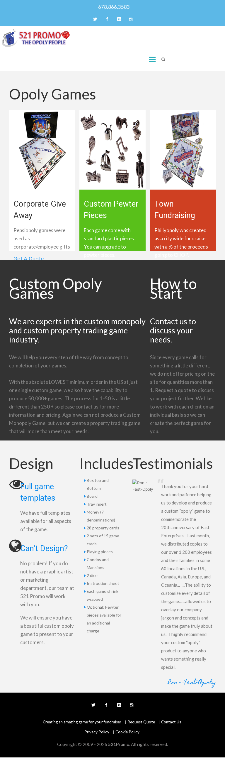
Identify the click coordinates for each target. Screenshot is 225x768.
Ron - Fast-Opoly (192, 683)
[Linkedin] (119, 20)
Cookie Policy (127, 732)
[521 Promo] (36, 38)
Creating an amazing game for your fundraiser (82, 722)
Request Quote (141, 722)
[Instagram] (131, 20)
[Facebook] (106, 20)
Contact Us (171, 722)
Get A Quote (28, 259)
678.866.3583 (113, 7)
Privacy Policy (96, 732)
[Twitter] (94, 20)
